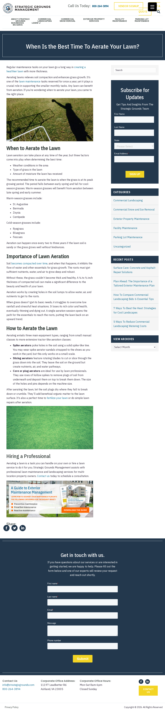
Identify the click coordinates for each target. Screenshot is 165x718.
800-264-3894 (11, 689)
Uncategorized (122, 246)
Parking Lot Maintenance (127, 237)
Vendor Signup (128, 6)
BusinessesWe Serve (17, 24)
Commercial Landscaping (128, 200)
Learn (35, 23)
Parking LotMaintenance (142, 20)
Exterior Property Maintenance (131, 218)
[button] (148, 691)
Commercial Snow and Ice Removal (134, 209)
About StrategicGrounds (20, 20)
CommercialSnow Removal (67, 20)
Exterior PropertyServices (94, 20)
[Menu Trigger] (152, 6)
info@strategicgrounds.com (18, 684)
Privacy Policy (12, 707)
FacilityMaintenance (119, 20)
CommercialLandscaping (45, 20)
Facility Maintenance (125, 228)
